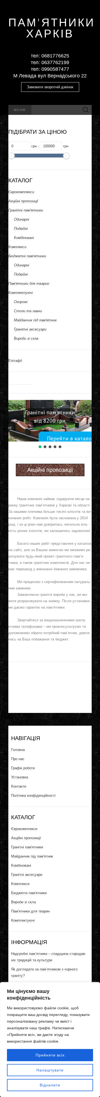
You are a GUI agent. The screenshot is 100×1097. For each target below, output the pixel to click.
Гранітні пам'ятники (25, 210)
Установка (19, 777)
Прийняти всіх (50, 1055)
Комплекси (17, 247)
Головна (18, 750)
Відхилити (50, 1085)
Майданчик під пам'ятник (35, 320)
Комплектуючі (20, 293)
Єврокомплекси (21, 192)
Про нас (17, 759)
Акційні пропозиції (23, 201)
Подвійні (21, 228)
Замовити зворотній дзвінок (50, 87)
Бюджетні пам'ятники (27, 256)
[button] (14, 420)
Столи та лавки (28, 311)
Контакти (18, 786)
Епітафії (15, 361)
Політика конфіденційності (33, 795)
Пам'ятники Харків (50, 28)
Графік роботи (23, 768)
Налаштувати (50, 1070)
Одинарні (21, 219)
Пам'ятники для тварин (28, 283)
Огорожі (21, 302)
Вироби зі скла (26, 338)
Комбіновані (24, 238)
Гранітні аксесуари (30, 329)
